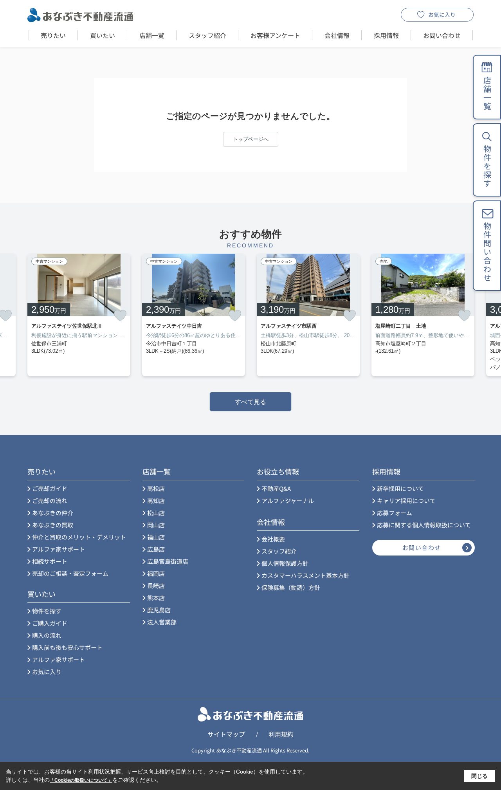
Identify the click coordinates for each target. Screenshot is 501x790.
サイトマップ (226, 734)
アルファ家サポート (58, 549)
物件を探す (46, 611)
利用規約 (281, 734)
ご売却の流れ (49, 500)
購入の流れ (46, 635)
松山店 (156, 513)
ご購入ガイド (49, 623)
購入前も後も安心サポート (67, 647)
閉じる (479, 776)
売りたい (53, 35)
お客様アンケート (275, 35)
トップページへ (251, 139)
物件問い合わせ (487, 252)
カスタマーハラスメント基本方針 (305, 575)
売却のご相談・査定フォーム (70, 573)
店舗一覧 (151, 35)
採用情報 (386, 35)
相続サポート (49, 561)
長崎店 (156, 585)
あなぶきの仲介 (52, 513)
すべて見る (250, 402)
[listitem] (79, 315)
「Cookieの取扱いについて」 (81, 780)
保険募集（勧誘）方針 (290, 587)
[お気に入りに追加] (120, 315)
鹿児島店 (159, 610)
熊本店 (156, 597)
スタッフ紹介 (207, 35)
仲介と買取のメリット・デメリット (79, 537)
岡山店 (156, 525)
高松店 (156, 488)
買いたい (102, 35)
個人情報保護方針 (284, 563)
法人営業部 (162, 622)
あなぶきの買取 (52, 525)
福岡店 (156, 573)
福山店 (156, 537)
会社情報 (337, 35)
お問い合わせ (442, 35)
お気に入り (442, 14)
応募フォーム (394, 513)
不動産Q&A (276, 488)
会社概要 (273, 539)
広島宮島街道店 (167, 561)
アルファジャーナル (287, 500)
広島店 (156, 549)
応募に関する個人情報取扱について (424, 525)
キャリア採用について (406, 500)
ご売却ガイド (49, 488)
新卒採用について (400, 488)
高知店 (156, 500)
